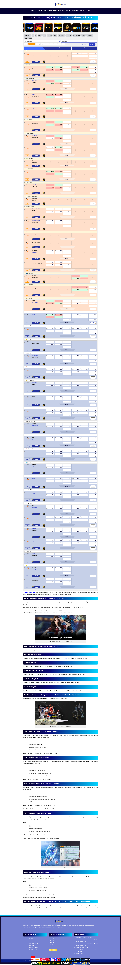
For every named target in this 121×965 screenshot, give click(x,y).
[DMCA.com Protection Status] (53, 950)
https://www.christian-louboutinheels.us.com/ (33, 909)
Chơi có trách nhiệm (33, 947)
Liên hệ (51, 947)
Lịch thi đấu (62, 10)
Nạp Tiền (52, 942)
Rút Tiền (52, 944)
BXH (70, 10)
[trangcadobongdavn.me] (60, 4)
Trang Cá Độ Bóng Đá (36, 10)
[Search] (97, 4)
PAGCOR (65, 658)
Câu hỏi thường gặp (33, 949)
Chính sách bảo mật (33, 943)
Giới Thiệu (31, 938)
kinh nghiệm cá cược (77, 10)
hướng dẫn (56, 10)
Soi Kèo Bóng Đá (86, 10)
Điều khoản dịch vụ (33, 941)
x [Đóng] (33, 957)
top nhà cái (49, 10)
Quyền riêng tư (32, 945)
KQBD (67, 10)
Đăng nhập (52, 940)
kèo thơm (43, 10)
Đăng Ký (52, 938)
